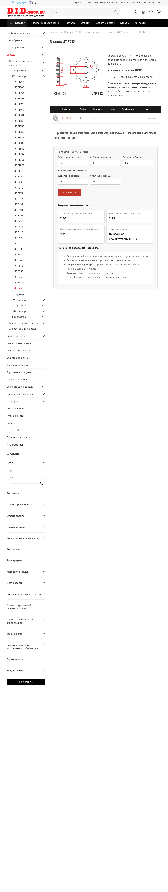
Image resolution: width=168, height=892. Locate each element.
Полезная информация (45, 22)
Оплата (85, 22)
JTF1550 (19, 120)
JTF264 (18, 182)
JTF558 (18, 276)
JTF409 (19, 204)
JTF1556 (19, 126)
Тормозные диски (17, 364)
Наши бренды (15, 40)
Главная (54, 32)
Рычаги (11, 423)
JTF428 (18, 243)
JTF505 (18, 249)
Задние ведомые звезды (24, 323)
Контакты (140, 22)
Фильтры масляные (18, 350)
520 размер (19, 294)
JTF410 (18, 210)
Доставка (70, 22)
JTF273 (18, 187)
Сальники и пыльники (20, 393)
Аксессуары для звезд (22, 328)
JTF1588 (19, 143)
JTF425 (18, 232)
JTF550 (18, 265)
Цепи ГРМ (13, 430)
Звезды (68, 32)
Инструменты (15, 444)
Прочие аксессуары (18, 437)
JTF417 (18, 221)
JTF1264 (19, 92)
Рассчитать (69, 192)
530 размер (19, 305)
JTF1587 (19, 137)
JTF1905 (19, 165)
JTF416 (18, 215)
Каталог (20, 22)
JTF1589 (19, 148)
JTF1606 (19, 159)
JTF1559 (19, 131)
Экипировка (14, 401)
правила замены (117, 95)
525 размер (19, 300)
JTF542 (18, 254)
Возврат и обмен (105, 22)
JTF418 (18, 226)
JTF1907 (19, 170)
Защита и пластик (17, 357)
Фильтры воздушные (19, 343)
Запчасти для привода (20, 386)
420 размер (19, 70)
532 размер (19, 311)
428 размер (124, 32)
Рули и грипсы (15, 415)
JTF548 (18, 260)
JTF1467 (19, 109)
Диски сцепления (17, 379)
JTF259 (18, 176)
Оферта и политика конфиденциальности (96, 2)
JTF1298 (19, 98)
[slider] (41, 483)
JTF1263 (19, 87)
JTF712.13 (66, 117)
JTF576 (18, 282)
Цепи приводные (17, 47)
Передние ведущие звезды (95, 32)
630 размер (19, 316)
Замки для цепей (17, 336)
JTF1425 (19, 104)
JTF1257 (19, 81)
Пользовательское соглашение (138, 2)
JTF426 (18, 237)
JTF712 (18, 288)
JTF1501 (19, 115)
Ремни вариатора (17, 408)
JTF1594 (19, 154)
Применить (26, 681)
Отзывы (124, 22)
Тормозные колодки (19, 372)
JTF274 (18, 193)
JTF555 (18, 271)
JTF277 (18, 198)
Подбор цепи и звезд (19, 33)
